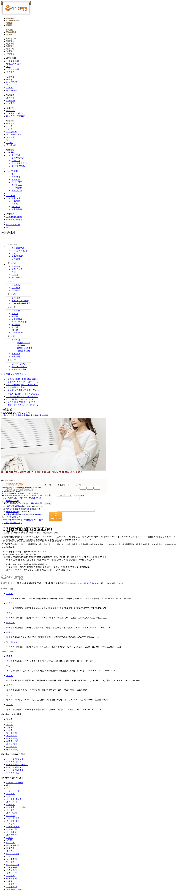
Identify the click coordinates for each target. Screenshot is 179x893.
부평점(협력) (12, 741)
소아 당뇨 (10, 100)
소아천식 (10, 804)
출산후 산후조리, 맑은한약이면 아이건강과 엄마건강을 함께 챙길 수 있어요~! (41, 472)
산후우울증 (17, 209)
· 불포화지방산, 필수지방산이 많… (22, 384)
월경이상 (10, 851)
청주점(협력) (12, 749)
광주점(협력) (12, 736)
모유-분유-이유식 (14, 889)
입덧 (14, 174)
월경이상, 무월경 (24, 348)
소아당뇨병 (11, 813)
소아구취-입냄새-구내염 (17, 807)
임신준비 (16, 155)
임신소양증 (17, 182)
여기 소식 (10, 227)
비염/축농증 (11, 82)
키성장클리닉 (12, 818)
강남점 (9, 593)
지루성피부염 (12, 69)
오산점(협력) (12, 747)
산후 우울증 (42, 415)
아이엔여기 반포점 (15, 767)
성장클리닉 (17, 319)
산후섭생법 (11, 878)
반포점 (9, 666)
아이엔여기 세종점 (15, 770)
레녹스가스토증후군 (15, 116)
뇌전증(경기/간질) (14, 113)
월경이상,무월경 (19, 163)
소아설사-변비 (13, 826)
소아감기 (10, 796)
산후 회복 (10, 195)
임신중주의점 (12, 854)
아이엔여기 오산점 (15, 773)
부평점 (9, 675)
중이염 (9, 88)
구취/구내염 (11, 90)
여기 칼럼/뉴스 (13, 224)
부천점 (9, 613)
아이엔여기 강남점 (15, 759)
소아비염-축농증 (14, 799)
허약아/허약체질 (13, 134)
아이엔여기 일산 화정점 (17, 764)
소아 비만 (10, 98)
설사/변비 (10, 137)
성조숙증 (10, 103)
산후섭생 (16, 201)
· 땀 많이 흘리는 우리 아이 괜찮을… (22, 394)
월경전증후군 (18, 158)
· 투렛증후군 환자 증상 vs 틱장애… (22, 382)
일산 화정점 (11, 642)
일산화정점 (11, 733)
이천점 (9, 632)
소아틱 (9, 837)
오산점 (9, 695)
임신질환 (16, 354)
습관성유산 (17, 188)
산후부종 (16, 206)
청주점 (9, 705)
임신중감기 (11, 859)
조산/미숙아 (11, 145)
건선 (8, 66)
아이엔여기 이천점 (15, 762)
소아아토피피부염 (14, 782)
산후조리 (16, 198)
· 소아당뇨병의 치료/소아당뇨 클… (22, 396)
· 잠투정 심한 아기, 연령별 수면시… (22, 390)
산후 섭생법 (15, 415)
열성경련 (10, 110)
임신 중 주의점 (18, 166)
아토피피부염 (12, 61)
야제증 (9, 129)
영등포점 (10, 623)
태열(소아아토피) (20, 251)
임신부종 (16, 179)
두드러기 (10, 72)
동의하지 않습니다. (35, 493)
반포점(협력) (12, 738)
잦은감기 (16, 266)
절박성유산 (17, 190)
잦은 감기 (10, 79)
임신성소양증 (12, 865)
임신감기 (16, 177)
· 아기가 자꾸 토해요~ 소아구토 (20, 402)
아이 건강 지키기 (14, 219)
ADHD (9, 142)
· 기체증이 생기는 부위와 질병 (20, 399)
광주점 (9, 656)
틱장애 (9, 140)
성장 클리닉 (11, 132)
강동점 (9, 603)
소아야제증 (11, 832)
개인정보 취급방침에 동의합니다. (15, 493)
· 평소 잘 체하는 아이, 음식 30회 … (22, 379)
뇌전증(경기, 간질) (20, 301)
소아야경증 (11, 835)
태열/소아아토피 (13, 64)
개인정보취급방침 (89, 583)
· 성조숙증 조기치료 (15, 387)
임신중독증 (17, 185)
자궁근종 (16, 161)
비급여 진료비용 (118, 583)
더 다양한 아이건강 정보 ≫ (13, 374)
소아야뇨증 (11, 829)
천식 (8, 85)
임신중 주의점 (23, 351)
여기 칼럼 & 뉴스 (19, 369)
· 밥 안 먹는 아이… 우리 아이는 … (22, 405)
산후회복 (16, 356)
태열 (8, 785)
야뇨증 (9, 126)
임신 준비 (10, 152)
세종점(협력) (12, 744)
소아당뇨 (16, 290)
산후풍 (15, 204)
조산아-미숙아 (13, 821)
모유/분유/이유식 (14, 217)
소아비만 (16, 288)
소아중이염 (11, 802)
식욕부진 (10, 123)
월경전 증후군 (23, 343)
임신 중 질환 (12, 171)
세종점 (9, 685)
